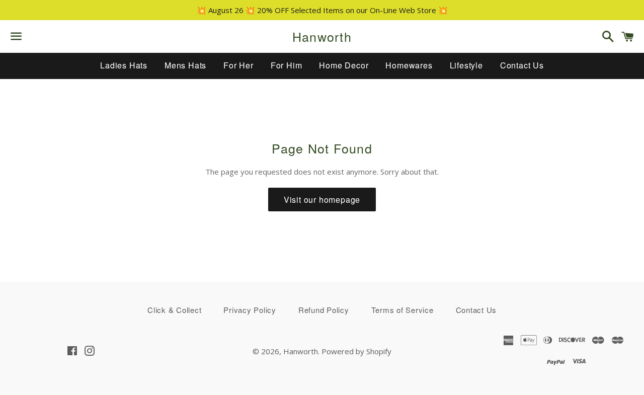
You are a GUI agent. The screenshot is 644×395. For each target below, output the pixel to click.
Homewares (408, 65)
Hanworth (322, 36)
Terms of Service (402, 309)
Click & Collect (174, 309)
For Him (286, 65)
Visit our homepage (322, 199)
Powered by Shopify (356, 351)
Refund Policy (323, 309)
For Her (238, 65)
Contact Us (522, 65)
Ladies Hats (123, 65)
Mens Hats (185, 65)
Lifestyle (466, 65)
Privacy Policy (249, 309)
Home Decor (343, 65)
